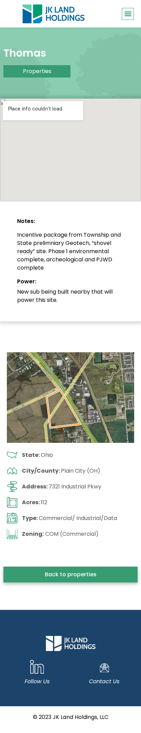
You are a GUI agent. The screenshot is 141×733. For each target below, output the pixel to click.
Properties (37, 71)
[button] (128, 14)
